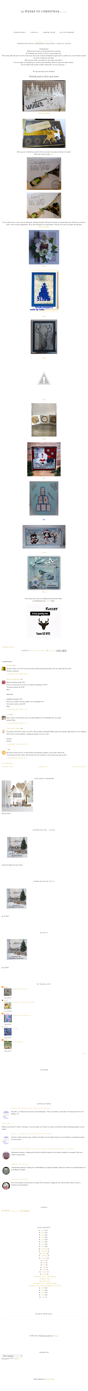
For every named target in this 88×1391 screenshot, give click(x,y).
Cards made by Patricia (14, 728)
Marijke (6, 1040)
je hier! (48, 601)
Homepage (43, 767)
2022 (42, 1239)
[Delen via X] (61, 651)
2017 (42, 1290)
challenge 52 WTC (15, 1211)
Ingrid (44, 439)
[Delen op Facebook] (63, 651)
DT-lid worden (67, 32)
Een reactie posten (7, 763)
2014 (43, 1297)
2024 (42, 1235)
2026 (42, 1230)
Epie (44, 399)
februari (44, 1272)
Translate (16, 1359)
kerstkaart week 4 (45, 1279)
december (44, 1249)
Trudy (8, 714)
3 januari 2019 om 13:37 (17, 723)
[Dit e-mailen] (57, 651)
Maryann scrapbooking (13, 679)
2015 (42, 1295)
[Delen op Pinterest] (65, 651)
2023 (42, 1237)
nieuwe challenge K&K (24, 1002)
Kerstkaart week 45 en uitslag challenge (31, 1108)
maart (44, 1269)
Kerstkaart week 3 (45, 1281)
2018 (42, 1288)
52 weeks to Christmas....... (44, 11)
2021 (42, 1242)
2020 (42, 1244)
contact (34, 32)
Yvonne (44, 552)
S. (7, 749)
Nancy (44, 358)
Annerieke (10, 665)
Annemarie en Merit (44, 113)
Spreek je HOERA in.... (23, 1015)
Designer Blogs (49, 1379)
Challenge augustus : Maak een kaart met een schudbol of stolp (42, 1149)
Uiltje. (16, 1029)
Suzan (44, 266)
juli (44, 1260)
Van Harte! (18, 1042)
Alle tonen (83, 1053)
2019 (42, 1246)
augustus (44, 1258)
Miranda (6, 1013)
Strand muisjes (20, 989)
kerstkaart (25, 1210)
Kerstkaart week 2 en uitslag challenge (45, 1283)
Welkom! (6, 1123)
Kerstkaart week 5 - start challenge (45, 1276)
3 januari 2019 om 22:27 (17, 744)
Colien (44, 478)
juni (44, 1263)
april (44, 1267)
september (44, 1256)
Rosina (44, 592)
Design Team (49, 32)
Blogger (56, 1336)
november (44, 1251)
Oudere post (8, 767)
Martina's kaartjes (43, 227)
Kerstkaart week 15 (20, 1164)
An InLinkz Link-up (8, 647)
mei (44, 1265)
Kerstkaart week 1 (20, 1179)
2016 (42, 1292)
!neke (44, 316)
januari (44, 1274)
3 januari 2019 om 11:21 (17, 709)
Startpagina (19, 32)
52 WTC (6, 1210)
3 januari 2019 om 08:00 (17, 674)
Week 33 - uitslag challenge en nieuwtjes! (31, 1134)
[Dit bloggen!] (59, 651)
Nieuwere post (79, 767)
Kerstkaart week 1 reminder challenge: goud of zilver (45, 1286)
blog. (52, 154)
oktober (44, 1253)
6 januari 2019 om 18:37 (17, 758)
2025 (42, 1233)
